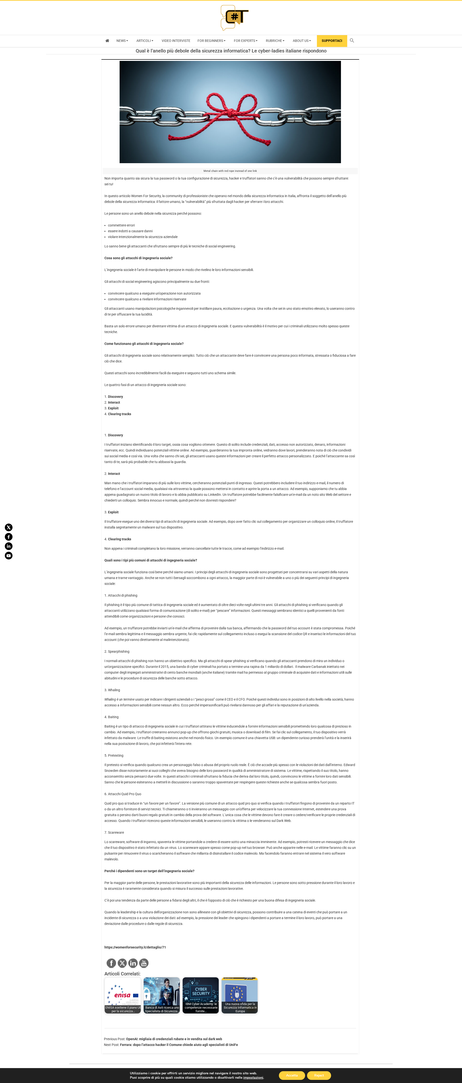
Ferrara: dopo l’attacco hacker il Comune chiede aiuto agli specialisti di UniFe (179, 1045)
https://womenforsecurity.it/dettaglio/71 (135, 947)
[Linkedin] (9, 546)
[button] (353, 41)
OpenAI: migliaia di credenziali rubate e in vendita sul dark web (174, 1039)
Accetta (292, 1075)
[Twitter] (9, 527)
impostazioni (253, 1078)
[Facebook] (9, 537)
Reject (319, 1075)
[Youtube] (9, 556)
